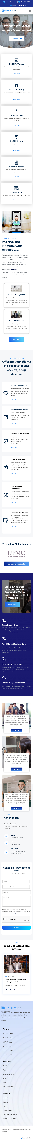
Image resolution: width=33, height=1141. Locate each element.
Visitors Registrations (19, 409)
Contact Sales (7, 1110)
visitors (23, 267)
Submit (16, 927)
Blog (4, 1078)
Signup (22, 5)
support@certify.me (17, 837)
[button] (29, 10)
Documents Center (9, 1074)
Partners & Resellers (9, 1119)
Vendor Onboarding (19, 385)
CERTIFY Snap (7, 1046)
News (5, 1082)
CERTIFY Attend (8, 1054)
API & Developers (8, 1087)
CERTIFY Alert (7, 1042)
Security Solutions (18, 459)
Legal (4, 1106)
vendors (17, 267)
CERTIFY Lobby (8, 1038)
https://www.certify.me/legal (21, 913)
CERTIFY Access (8, 1050)
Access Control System (20, 433)
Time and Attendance (19, 512)
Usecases (6, 1066)
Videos (5, 1070)
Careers (5, 1102)
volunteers (14, 269)
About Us (6, 1098)
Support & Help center (10, 1114)
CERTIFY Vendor (8, 1034)
